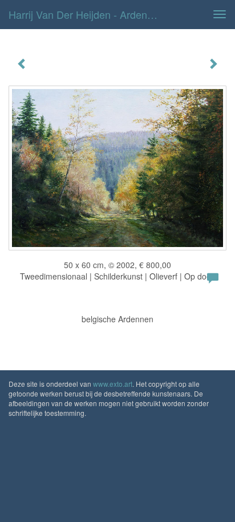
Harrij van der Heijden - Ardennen (86, 14)
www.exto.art (112, 384)
